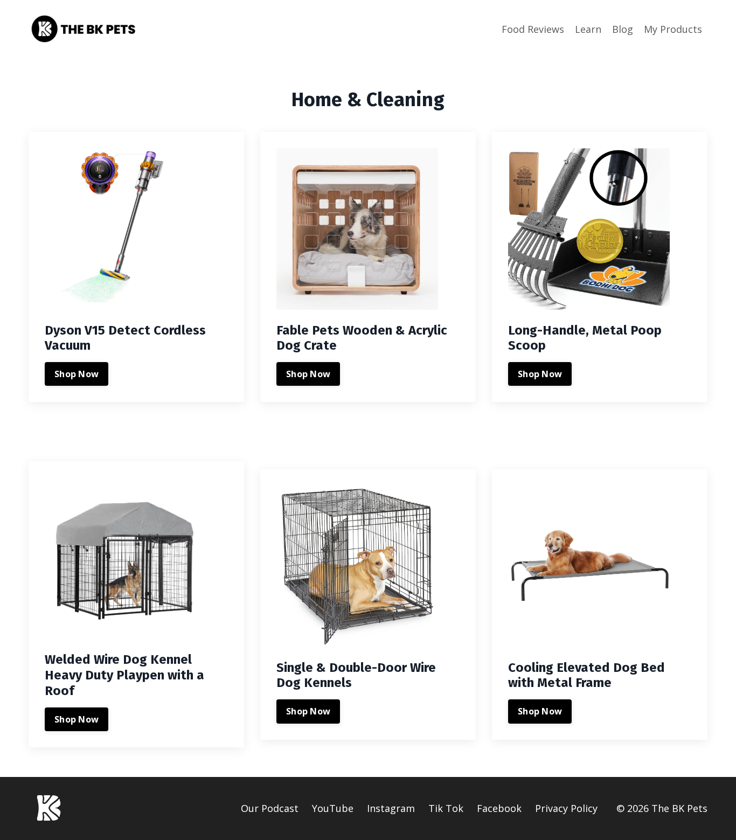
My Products (673, 29)
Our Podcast (269, 808)
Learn (588, 29)
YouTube (332, 808)
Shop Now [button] (76, 374)
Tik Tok (445, 808)
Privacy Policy (566, 808)
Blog (622, 29)
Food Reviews (533, 29)
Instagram (391, 808)
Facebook (499, 808)
